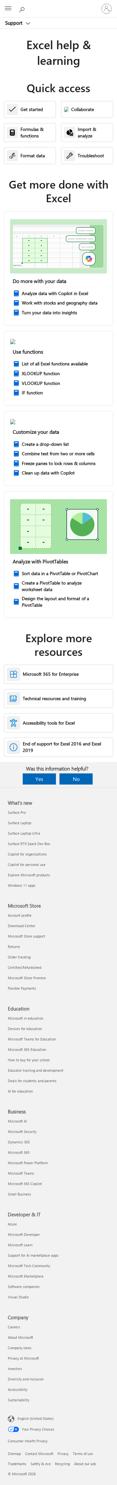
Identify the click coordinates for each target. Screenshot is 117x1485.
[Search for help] (22, 8)
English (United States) (36, 1418)
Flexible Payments (22, 988)
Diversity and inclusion (26, 1379)
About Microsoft (20, 1337)
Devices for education (25, 1028)
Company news (20, 1347)
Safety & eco (41, 1463)
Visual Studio (18, 1296)
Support (14, 23)
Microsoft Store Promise (27, 977)
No (76, 778)
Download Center (21, 925)
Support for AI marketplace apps (33, 1255)
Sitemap (14, 1453)
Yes (39, 778)
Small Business (19, 1194)
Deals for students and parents (32, 1080)
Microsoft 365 (19, 1152)
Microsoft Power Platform (28, 1162)
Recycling (62, 1463)
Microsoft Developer (24, 1234)
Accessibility (17, 1389)
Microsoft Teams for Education (32, 1039)
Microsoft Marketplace (26, 1276)
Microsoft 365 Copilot (25, 1183)
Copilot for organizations (27, 854)
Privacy (63, 1453)
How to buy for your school (29, 1059)
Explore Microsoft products (29, 874)
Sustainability (18, 1399)
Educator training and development (35, 1070)
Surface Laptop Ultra (24, 833)
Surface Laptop (19, 822)
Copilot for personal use (27, 864)
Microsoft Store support (26, 936)
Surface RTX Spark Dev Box (29, 843)
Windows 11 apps (21, 885)
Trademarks (17, 1463)
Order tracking (19, 957)
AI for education (20, 1091)
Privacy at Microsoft (23, 1358)
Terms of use (83, 1453)
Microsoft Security (22, 1131)
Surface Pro (17, 812)
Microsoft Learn (20, 1244)
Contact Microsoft (39, 1453)
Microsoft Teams (21, 1173)
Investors (15, 1368)
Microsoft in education (25, 1018)
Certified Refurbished (24, 967)
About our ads (85, 1463)
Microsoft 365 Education (27, 1049)
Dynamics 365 (19, 1141)
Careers (14, 1326)
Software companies (24, 1286)
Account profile (20, 915)
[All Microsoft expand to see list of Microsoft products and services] (8, 9)
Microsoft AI (17, 1121)
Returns (14, 946)
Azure (12, 1224)
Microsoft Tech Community (29, 1265)
